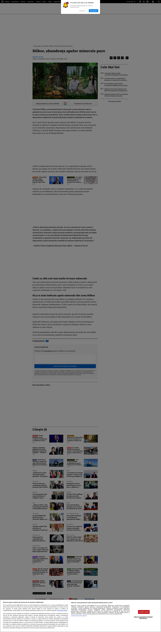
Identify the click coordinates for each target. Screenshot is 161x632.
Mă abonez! (93, 11)
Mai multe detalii (62, 610)
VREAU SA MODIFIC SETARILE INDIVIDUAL (143, 617)
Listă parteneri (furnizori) (79, 615)
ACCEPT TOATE (144, 612)
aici (24, 622)
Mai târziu (82, 11)
